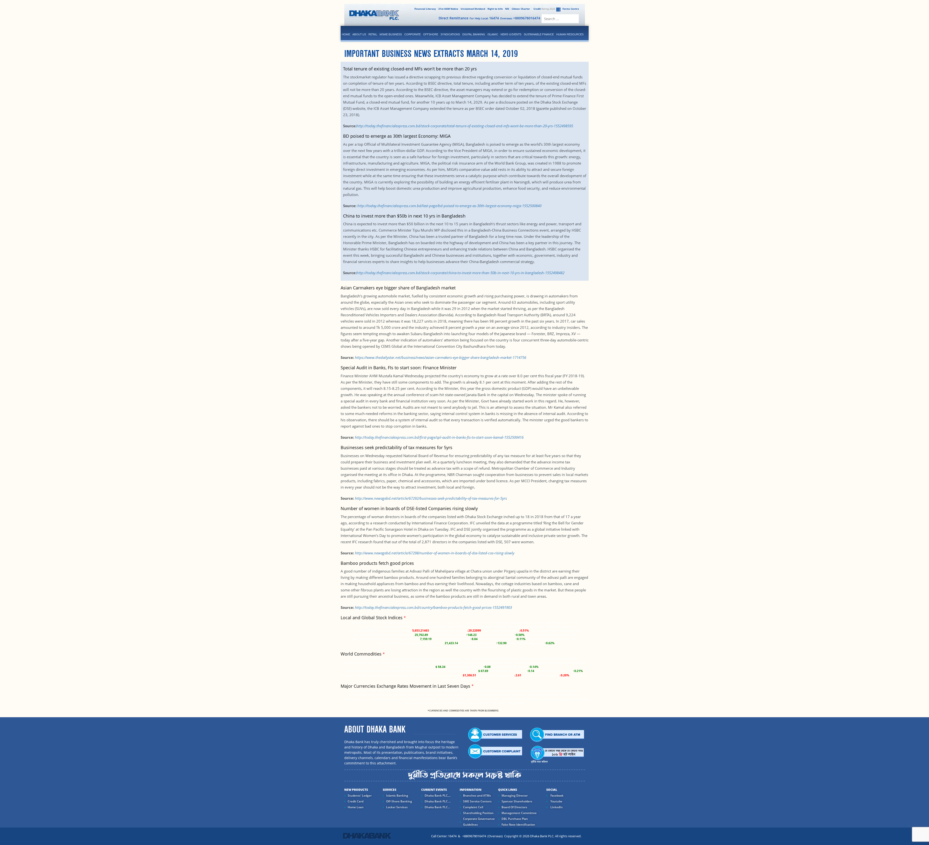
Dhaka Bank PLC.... (438, 801)
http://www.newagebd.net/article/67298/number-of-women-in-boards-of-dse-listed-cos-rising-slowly (434, 553)
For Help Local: (484, 18)
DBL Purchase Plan (515, 819)
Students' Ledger (360, 795)
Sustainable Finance (539, 34)
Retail (372, 34)
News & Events (511, 34)
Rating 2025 (544, 8)
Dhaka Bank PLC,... (438, 795)
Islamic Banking (397, 795)
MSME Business (391, 34)
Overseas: (520, 18)
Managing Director (515, 795)
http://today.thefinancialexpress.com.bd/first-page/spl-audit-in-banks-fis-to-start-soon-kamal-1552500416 (439, 437)
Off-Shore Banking (399, 801)
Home (346, 34)
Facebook (556, 795)
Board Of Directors (514, 807)
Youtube (556, 801)
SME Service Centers (477, 801)
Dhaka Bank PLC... (437, 807)
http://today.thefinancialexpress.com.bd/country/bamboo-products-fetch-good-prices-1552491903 (433, 607)
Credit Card (355, 801)
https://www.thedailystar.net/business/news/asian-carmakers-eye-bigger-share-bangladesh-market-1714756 (440, 357)
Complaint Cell (473, 807)
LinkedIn (556, 807)
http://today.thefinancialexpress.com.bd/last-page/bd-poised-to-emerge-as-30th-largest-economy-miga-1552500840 (449, 205)
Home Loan (356, 807)
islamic (492, 34)
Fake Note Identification (518, 824)
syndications (450, 34)
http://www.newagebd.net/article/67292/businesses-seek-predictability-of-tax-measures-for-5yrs (431, 498)
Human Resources (570, 34)
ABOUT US (359, 34)
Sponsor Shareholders (517, 801)
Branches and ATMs (477, 795)
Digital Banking (473, 34)
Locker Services (397, 807)
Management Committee (519, 813)
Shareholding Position (478, 813)
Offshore (430, 34)
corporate (412, 34)
